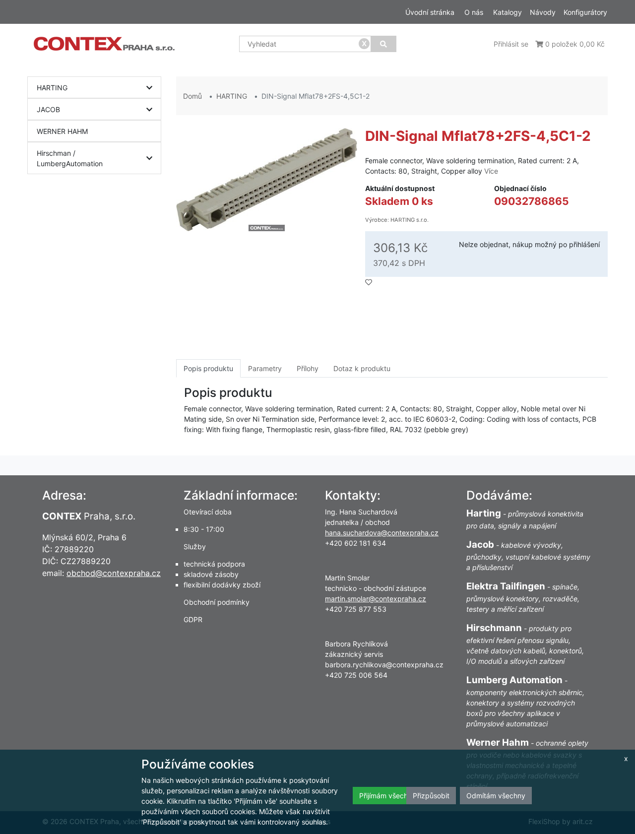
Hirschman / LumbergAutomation (70, 158)
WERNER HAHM (62, 131)
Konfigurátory (585, 12)
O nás (473, 12)
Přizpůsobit (431, 795)
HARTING (52, 87)
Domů (192, 96)
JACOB (48, 109)
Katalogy (507, 12)
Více (491, 171)
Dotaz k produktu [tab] (361, 368)
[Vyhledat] (383, 44)
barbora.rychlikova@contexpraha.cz (384, 664)
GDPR (193, 619)
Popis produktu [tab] (208, 368)
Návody (543, 12)
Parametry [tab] (265, 368)
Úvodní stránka (429, 12)
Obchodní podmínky (217, 602)
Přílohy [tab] (307, 368)
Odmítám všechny (495, 795)
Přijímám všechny (387, 795)
